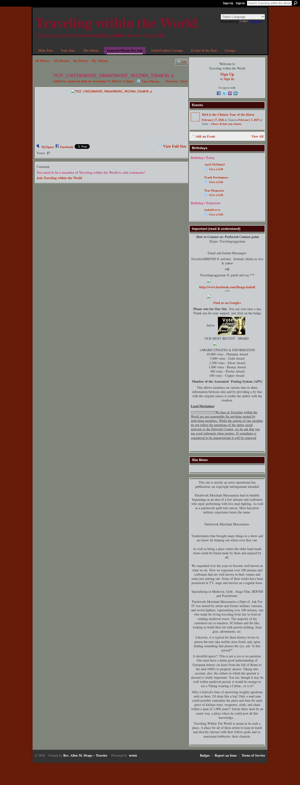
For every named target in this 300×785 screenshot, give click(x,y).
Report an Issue (226, 755)
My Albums (100, 60)
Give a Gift (216, 169)
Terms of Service (253, 755)
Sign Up (228, 3)
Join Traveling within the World (59, 177)
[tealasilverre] (196, 216)
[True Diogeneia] (196, 197)
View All (257, 136)
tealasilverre (212, 210)
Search (295, 3)
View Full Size (174, 146)
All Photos (42, 60)
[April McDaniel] (196, 171)
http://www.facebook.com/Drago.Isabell (227, 287)
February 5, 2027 (248, 120)
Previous (172, 81)
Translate (255, 22)
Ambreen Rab (77, 81)
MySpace (47, 146)
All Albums (61, 60)
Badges (205, 755)
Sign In (240, 3)
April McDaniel (214, 164)
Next (184, 81)
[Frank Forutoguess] (196, 184)
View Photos (150, 81)
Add (183, 62)
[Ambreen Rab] (42, 84)
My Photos (80, 60)
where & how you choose (226, 124)
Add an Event (205, 136)
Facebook (66, 146)
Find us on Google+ (227, 302)
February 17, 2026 (213, 120)
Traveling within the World (116, 22)
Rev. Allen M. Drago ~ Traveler (85, 755)
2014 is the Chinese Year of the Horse (228, 114)
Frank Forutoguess (216, 177)
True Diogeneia (214, 190)
